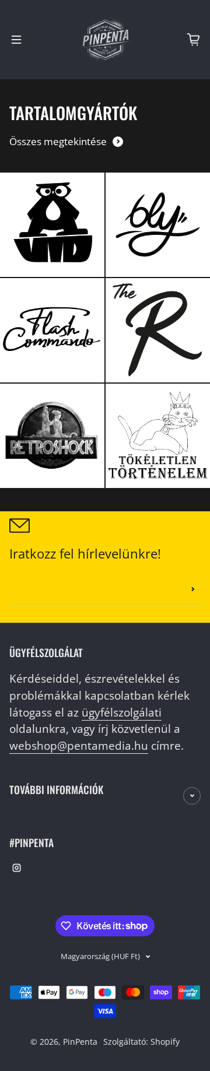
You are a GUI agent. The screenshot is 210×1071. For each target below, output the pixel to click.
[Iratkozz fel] (193, 589)
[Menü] (16, 40)
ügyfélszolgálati (122, 712)
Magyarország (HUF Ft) (100, 956)
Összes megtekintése (58, 141)
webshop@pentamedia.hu (78, 745)
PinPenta (80, 1041)
